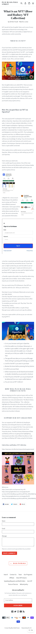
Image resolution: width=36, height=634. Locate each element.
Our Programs (28, 574)
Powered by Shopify (27, 628)
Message (4, 536)
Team (20, 574)
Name (3, 521)
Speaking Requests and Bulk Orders (14, 581)
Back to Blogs (19, 563)
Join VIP (29, 581)
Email (3, 528)
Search (6, 574)
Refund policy (24, 584)
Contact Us (13, 574)
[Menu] (33, 3)
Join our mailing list (18, 590)
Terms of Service (13, 584)
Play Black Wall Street (10, 3)
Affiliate (11, 578)
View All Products (21, 578)
